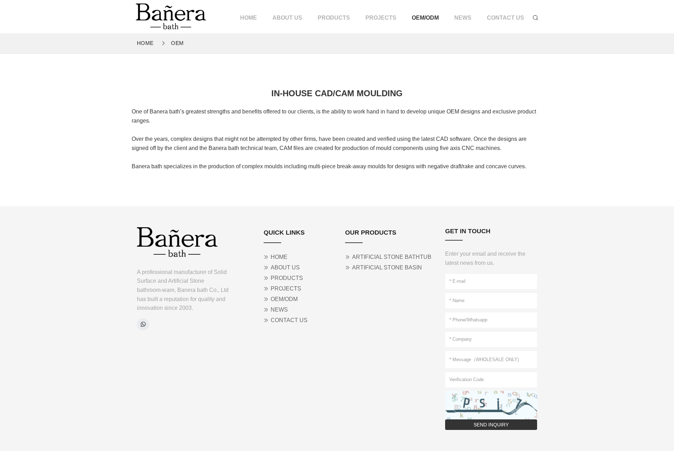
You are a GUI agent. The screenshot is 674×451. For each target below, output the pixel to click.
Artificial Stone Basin (387, 267)
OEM (177, 43)
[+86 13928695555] (143, 324)
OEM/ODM (425, 18)
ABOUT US (287, 18)
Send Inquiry (491, 424)
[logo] (171, 15)
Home (145, 43)
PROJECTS (380, 18)
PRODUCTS (334, 18)
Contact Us (505, 18)
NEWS (462, 18)
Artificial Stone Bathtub (391, 257)
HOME (248, 18)
